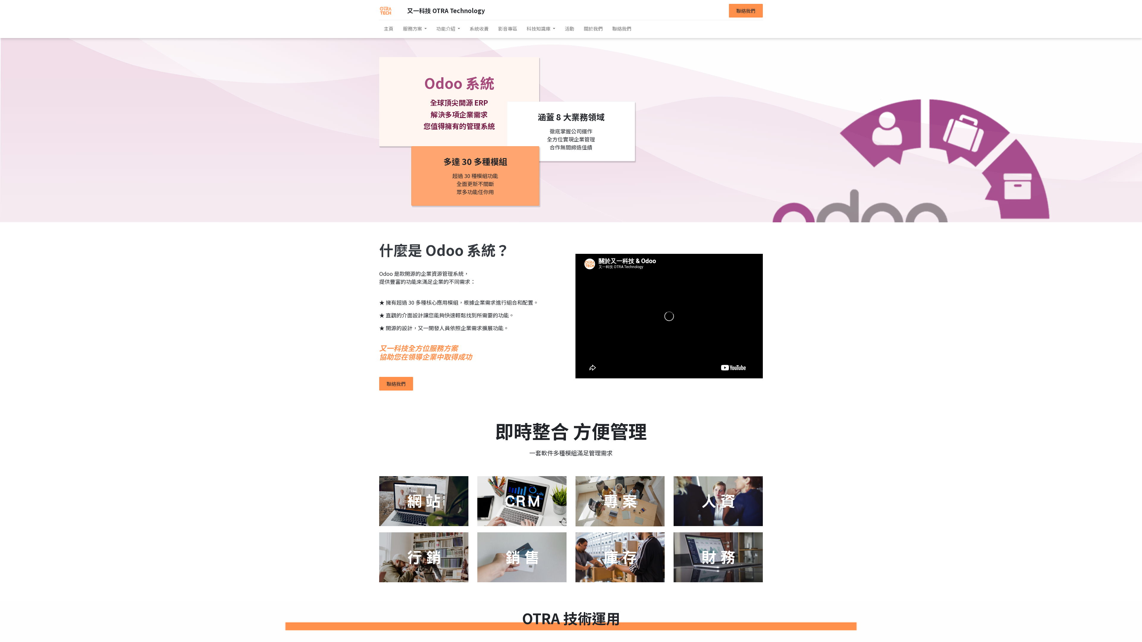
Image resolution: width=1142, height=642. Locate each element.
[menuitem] (388, 28)
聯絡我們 (745, 10)
